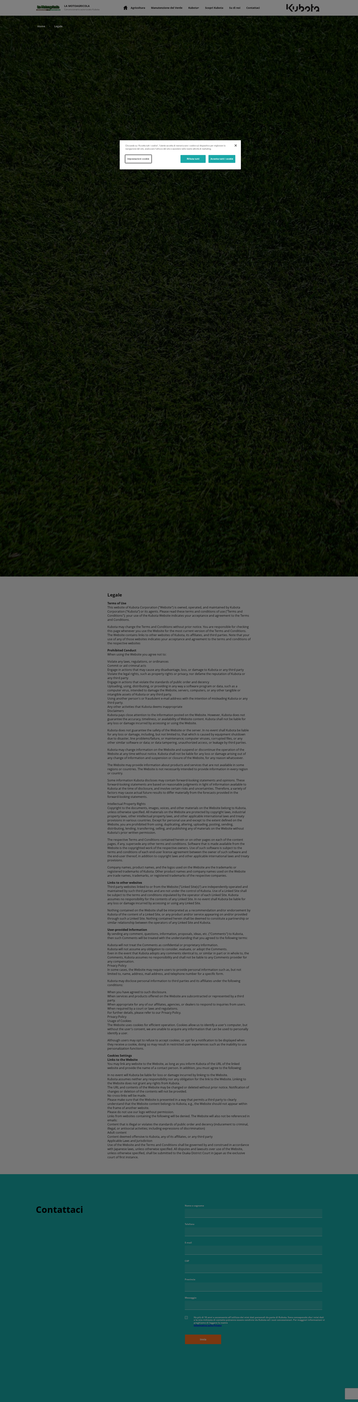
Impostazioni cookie (138, 158)
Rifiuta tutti (193, 158)
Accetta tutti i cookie (222, 158)
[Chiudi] (236, 145)
